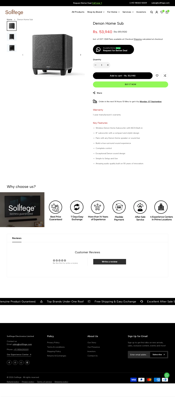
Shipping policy (61, 382)
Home (9, 19)
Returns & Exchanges (56, 356)
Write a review (109, 261)
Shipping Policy (54, 351)
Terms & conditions (56, 347)
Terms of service (44, 382)
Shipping (138, 39)
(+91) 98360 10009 (138, 3)
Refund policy (13, 382)
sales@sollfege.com (160, 3)
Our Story (92, 342)
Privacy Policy (53, 342)
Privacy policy (28, 382)
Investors (92, 351)
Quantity (97, 59)
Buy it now (130, 84)
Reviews (16, 238)
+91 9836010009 (21, 349)
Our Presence (94, 347)
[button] (157, 75)
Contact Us (93, 356)
